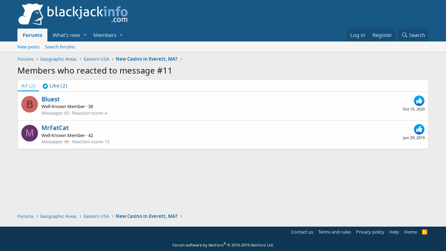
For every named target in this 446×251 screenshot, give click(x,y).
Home (410, 232)
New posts (28, 47)
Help (394, 232)
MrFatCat (55, 128)
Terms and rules (334, 232)
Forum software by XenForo (223, 245)
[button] (85, 35)
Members (104, 34)
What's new (66, 34)
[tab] (55, 85)
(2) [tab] (28, 85)
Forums (32, 34)
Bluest (50, 99)
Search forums (60, 47)
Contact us (302, 232)
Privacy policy (370, 232)
